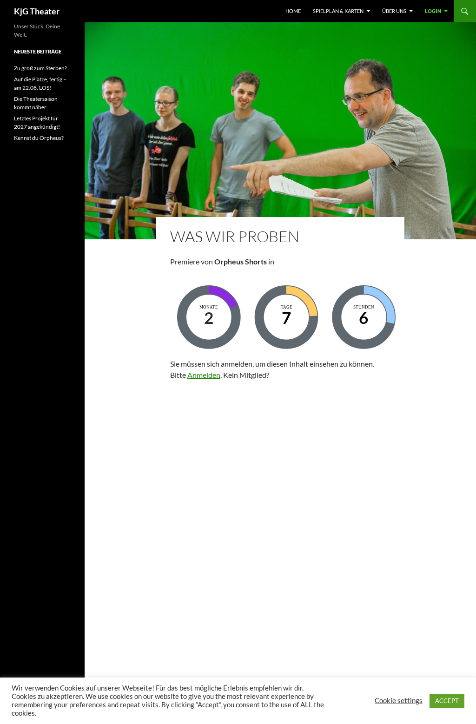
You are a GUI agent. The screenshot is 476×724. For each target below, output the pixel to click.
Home (293, 11)
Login (433, 11)
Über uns (394, 11)
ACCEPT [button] (447, 700)
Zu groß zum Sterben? (40, 68)
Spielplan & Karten (338, 11)
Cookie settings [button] (399, 700)
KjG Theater (37, 11)
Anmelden (203, 374)
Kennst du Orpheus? (39, 137)
